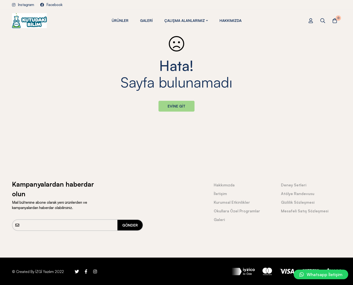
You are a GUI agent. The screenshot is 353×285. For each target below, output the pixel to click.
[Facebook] (86, 271)
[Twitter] (77, 271)
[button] (321, 274)
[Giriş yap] (311, 20)
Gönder (130, 225)
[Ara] (323, 20)
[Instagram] (95, 271)
